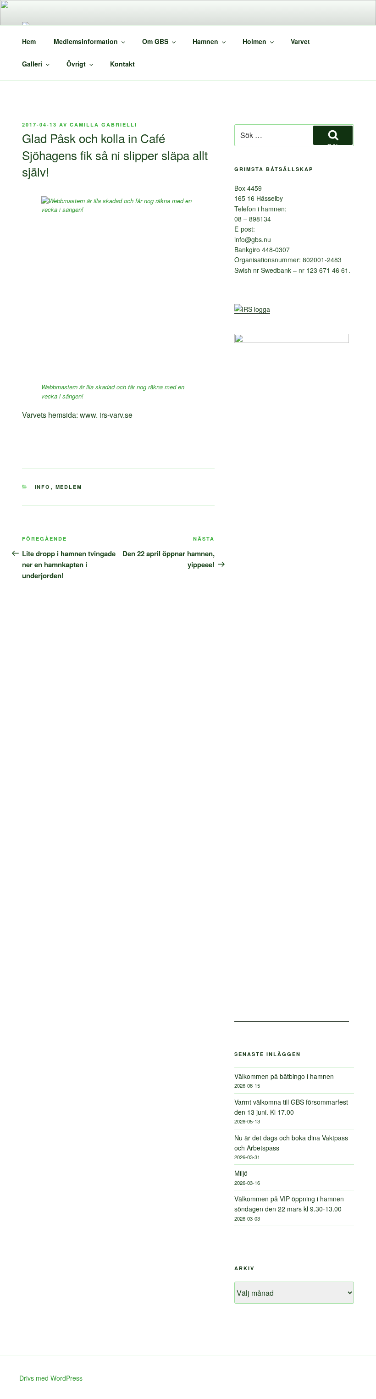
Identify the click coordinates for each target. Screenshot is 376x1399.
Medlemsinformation (86, 41)
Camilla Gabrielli (103, 124)
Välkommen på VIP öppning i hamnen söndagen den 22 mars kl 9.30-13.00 (289, 1203)
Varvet (300, 41)
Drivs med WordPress (51, 1377)
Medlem (69, 486)
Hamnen (205, 41)
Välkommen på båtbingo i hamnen (284, 1076)
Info (43, 486)
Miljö (241, 1173)
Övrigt (76, 63)
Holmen (254, 41)
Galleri (32, 63)
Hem (29, 41)
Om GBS (155, 41)
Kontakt (122, 63)
